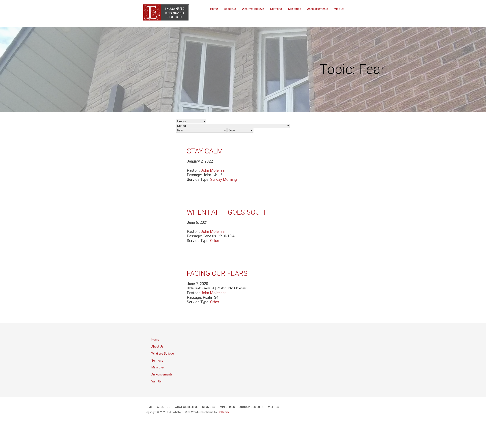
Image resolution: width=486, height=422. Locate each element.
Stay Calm (205, 151)
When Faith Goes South (228, 212)
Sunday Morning (223, 179)
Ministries (294, 9)
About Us (230, 9)
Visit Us (339, 9)
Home (214, 9)
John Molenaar (213, 170)
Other (214, 240)
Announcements (317, 9)
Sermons (276, 9)
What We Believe (253, 9)
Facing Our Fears (217, 273)
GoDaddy (223, 412)
